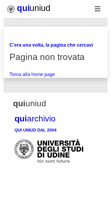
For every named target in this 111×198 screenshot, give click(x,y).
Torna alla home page (32, 74)
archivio (35, 118)
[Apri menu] (97, 8)
